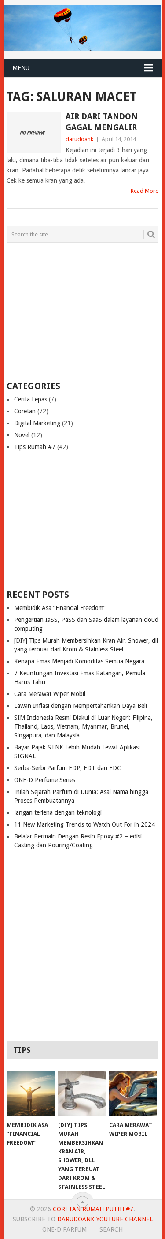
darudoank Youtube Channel (105, 1219)
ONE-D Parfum (64, 1229)
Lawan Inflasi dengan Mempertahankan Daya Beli (80, 705)
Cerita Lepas (30, 399)
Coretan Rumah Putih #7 (93, 1209)
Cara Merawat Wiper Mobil (49, 693)
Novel (21, 434)
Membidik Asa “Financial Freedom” (60, 607)
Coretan (25, 411)
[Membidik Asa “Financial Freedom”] (31, 1093)
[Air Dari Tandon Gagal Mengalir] (34, 132)
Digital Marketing (37, 423)
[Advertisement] (62, 311)
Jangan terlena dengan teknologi (58, 812)
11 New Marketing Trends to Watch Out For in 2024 (84, 824)
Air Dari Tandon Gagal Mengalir (102, 122)
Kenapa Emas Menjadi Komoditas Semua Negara (79, 661)
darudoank (79, 139)
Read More (144, 190)
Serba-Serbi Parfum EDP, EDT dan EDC (67, 767)
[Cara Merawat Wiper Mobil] (133, 1093)
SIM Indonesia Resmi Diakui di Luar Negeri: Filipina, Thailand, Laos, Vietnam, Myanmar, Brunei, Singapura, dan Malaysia (83, 726)
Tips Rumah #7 (34, 446)
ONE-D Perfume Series (44, 779)
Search (111, 1229)
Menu (20, 67)
